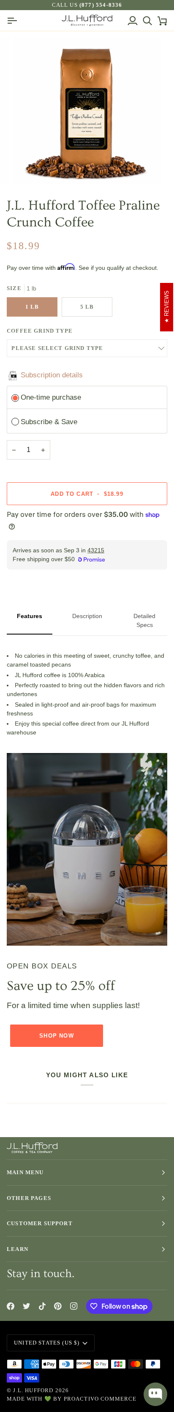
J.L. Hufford (33, 1390)
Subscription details (52, 375)
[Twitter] (26, 1306)
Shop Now (56, 1036)
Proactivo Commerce (100, 1399)
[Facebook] (10, 1306)
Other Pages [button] (29, 1198)
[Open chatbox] (155, 1394)
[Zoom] (29, 168)
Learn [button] (17, 1249)
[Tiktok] (42, 1306)
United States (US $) (46, 1342)
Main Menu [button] (25, 1172)
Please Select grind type (57, 348)
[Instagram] (74, 1306)
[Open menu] (14, 20)
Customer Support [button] (40, 1223)
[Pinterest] (58, 1306)
